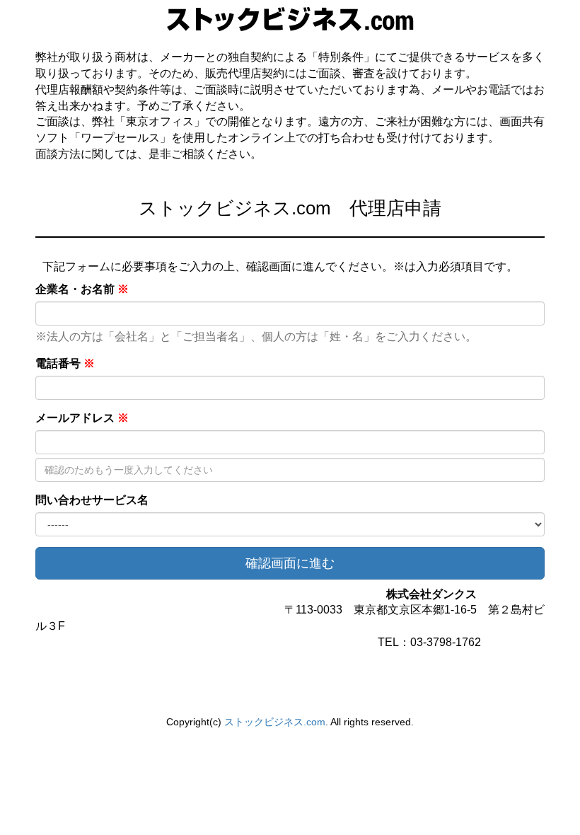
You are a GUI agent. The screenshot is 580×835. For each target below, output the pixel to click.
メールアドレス (82, 418)
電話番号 (65, 363)
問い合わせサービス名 (92, 500)
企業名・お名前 (82, 289)
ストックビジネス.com (274, 721)
